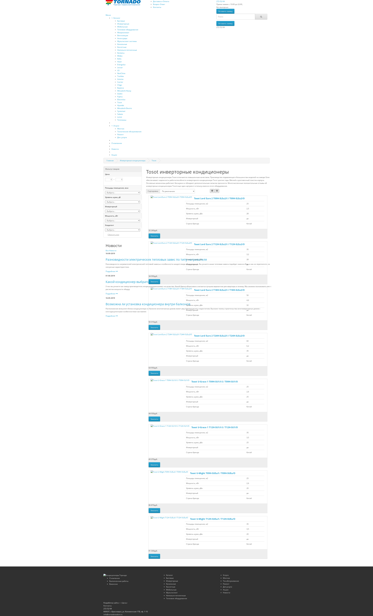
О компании (116, 143)
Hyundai (120, 105)
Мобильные (122, 26)
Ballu (119, 59)
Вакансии (113, 584)
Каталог (117, 18)
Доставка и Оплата (161, 1)
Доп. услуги (122, 137)
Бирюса (120, 88)
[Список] (212, 191)
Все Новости (111, 250)
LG (118, 70)
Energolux (121, 64)
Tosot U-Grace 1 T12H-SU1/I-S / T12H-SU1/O (214, 427)
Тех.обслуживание (231, 581)
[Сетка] (217, 191)
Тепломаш (121, 120)
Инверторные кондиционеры (132, 160)
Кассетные (121, 47)
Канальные (122, 44)
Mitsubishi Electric (124, 108)
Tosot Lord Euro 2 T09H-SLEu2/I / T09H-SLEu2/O (219, 198)
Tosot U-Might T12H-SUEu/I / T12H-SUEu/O (212, 518)
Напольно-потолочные (127, 50)
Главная (110, 160)
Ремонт (120, 134)
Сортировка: (153, 191)
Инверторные (123, 24)
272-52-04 (220, 1)
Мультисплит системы (127, 41)
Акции (114, 155)
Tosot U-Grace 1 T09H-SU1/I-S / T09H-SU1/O (214, 381)
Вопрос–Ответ (159, 4)
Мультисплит (172, 592)
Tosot (119, 102)
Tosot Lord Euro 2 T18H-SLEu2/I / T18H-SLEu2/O (219, 289)
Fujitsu (120, 96)
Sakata (120, 114)
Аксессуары (122, 38)
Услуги (116, 126)
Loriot (119, 117)
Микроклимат (123, 32)
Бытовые (121, 21)
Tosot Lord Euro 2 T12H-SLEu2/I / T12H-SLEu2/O (219, 244)
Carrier (120, 82)
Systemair (121, 111)
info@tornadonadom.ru (112, 614)
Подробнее (111, 271)
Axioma (120, 79)
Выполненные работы (118, 581)
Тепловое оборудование (127, 29)
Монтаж (120, 128)
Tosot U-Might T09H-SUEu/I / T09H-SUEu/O (212, 473)
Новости (115, 149)
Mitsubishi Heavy (124, 91)
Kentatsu (120, 53)
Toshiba (120, 76)
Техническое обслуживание (129, 131)
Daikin (119, 93)
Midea (119, 56)
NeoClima (121, 73)
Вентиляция (122, 35)
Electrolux (121, 99)
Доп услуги (227, 587)
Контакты (157, 7)
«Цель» (124, 603)
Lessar (120, 67)
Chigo (119, 85)
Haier (119, 61)
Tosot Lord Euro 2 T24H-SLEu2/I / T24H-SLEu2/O (219, 335)
